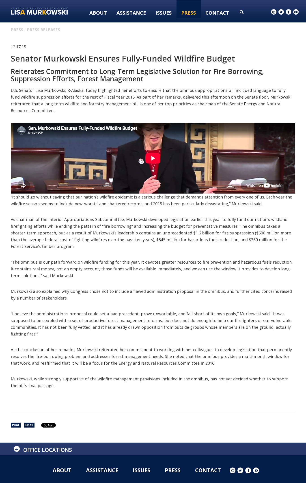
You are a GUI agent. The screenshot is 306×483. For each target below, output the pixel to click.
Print (15, 425)
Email (29, 425)
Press (188, 12)
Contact (217, 12)
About (98, 12)
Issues (163, 12)
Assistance (131, 12)
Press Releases (43, 29)
